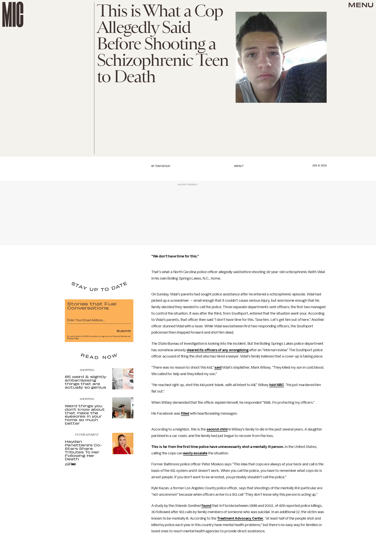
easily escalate (195, 453)
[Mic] (12, 14)
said (217, 367)
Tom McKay (162, 166)
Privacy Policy (73, 338)
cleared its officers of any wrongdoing (218, 350)
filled (185, 413)
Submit (124, 331)
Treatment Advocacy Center (240, 518)
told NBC (276, 385)
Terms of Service (119, 336)
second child (217, 429)
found (206, 506)
